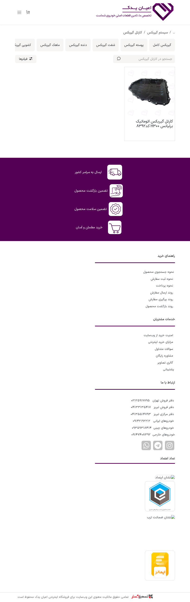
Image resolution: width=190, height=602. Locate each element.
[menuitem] (162, 45)
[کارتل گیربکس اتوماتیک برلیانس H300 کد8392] (149, 92)
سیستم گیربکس (157, 32)
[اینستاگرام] (169, 445)
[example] (157, 445)
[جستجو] (118, 59)
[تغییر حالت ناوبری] (19, 12)
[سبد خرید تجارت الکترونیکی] (28, 12)
